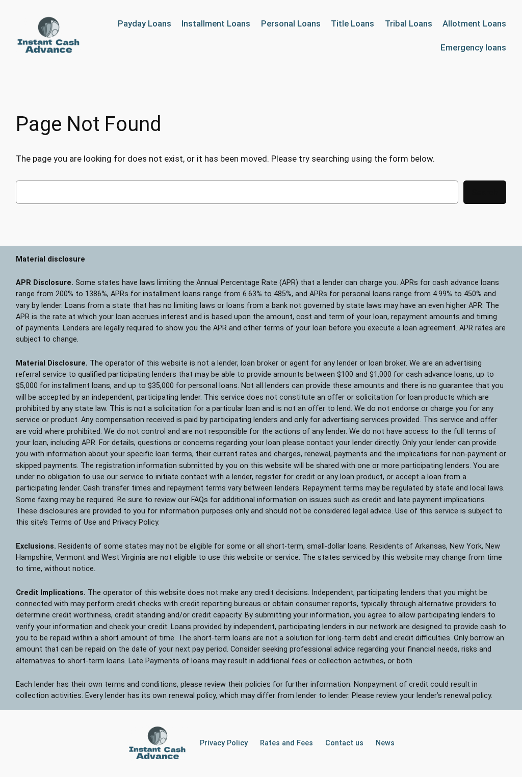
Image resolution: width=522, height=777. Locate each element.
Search (485, 192)
